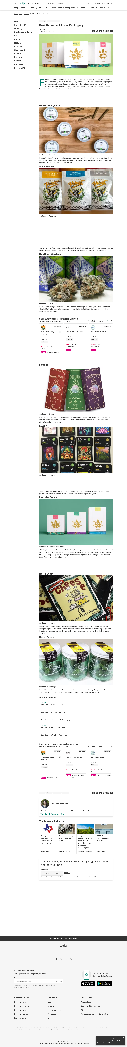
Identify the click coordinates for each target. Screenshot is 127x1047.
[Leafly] (21, 3)
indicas (73, 86)
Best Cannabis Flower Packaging (39, 14)
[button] (111, 31)
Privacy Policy (107, 1043)
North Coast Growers (47, 626)
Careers (51, 1006)
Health (17, 43)
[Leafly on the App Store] (88, 983)
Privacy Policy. (25, 987)
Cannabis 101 (92, 8)
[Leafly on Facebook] (56, 959)
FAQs (49, 1018)
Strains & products (23, 32)
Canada (17, 61)
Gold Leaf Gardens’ (90, 309)
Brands (53, 8)
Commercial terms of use (90, 1006)
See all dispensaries (95, 321)
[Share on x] (97, 31)
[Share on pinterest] (104, 31)
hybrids (82, 86)
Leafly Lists (19, 68)
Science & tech (21, 50)
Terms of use (86, 1002)
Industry (26, 14)
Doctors (83, 8)
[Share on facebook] (93, 31)
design (42, 792)
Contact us (52, 1014)
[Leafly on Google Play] (104, 983)
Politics (17, 39)
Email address (45, 869)
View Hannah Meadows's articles (53, 814)
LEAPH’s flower (70, 491)
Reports (18, 57)
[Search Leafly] (89, 3)
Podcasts (18, 64)
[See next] (111, 321)
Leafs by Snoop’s (73, 550)
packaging (57, 792)
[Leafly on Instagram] (66, 959)
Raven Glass (43, 690)
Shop (16, 8)
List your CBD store (21, 1006)
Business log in (20, 1018)
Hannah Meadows (46, 29)
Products (60, 8)
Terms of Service (82, 876)
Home (16, 14)
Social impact (104, 8)
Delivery (34, 8)
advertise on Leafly (33, 3)
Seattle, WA (67, 321)
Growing (18, 28)
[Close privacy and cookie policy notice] (124, 1038)
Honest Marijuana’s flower (49, 158)
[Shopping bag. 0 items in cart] (111, 3)
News (20, 14)
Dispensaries (24, 8)
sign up (67, 873)
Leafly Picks (70, 8)
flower (49, 792)
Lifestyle (18, 46)
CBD (77, 8)
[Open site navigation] (15, 3)
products (65, 792)
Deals (40, 8)
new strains (49, 82)
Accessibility (53, 1022)
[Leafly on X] (61, 959)
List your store (20, 1002)
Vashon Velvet (107, 248)
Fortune (104, 417)
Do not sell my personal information (94, 1014)
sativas (67, 86)
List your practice (21, 1014)
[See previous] (107, 321)
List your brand (20, 1010)
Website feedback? (63, 938)
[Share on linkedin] (100, 31)
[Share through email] (107, 31)
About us (51, 1002)
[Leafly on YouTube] (70, 959)
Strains (46, 8)
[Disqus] (76, 908)
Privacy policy (86, 1010)
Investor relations (54, 1010)
